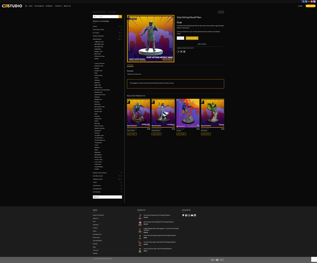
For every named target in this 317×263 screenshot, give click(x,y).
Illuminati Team (98, 92)
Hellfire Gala (97, 85)
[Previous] (127, 118)
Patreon (49, 6)
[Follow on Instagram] (306, 1)
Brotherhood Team (99, 56)
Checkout (95, 224)
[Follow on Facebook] (303, 1)
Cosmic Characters (99, 63)
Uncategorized (97, 188)
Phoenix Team (98, 111)
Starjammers (97, 130)
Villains (96, 150)
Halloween (97, 82)
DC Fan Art (96, 32)
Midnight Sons (98, 99)
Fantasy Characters (98, 36)
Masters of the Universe (99, 172)
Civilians (112, 12)
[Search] (26, 6)
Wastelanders (98, 154)
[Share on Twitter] (181, 51)
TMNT (95, 182)
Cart (94, 221)
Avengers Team (98, 51)
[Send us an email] (309, 1)
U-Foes (96, 145)
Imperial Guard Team (99, 94)
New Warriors (98, 109)
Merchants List (97, 234)
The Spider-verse (99, 135)
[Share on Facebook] (178, 51)
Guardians (97, 80)
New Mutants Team (99, 106)
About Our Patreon (98, 215)
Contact (58, 6)
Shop (31, 6)
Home (94, 231)
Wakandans (97, 152)
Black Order (97, 54)
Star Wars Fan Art (98, 176)
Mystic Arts (97, 104)
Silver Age (97, 123)
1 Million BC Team (99, 41)
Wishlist (95, 253)
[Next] (224, 118)
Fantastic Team (98, 75)
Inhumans (97, 97)
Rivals (95, 114)
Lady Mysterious (156, 130)
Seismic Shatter (131, 130)
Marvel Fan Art (99, 12)
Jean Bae (178, 130)
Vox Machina (96, 192)
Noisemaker (204, 130)
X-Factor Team (98, 159)
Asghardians (97, 49)
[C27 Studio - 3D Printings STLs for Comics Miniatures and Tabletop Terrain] (12, 6)
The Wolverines (98, 138)
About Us (67, 6)
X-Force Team (98, 162)
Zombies (96, 169)
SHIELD (96, 121)
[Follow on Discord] (314, 1)
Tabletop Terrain (97, 179)
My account (96, 237)
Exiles (95, 73)
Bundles (96, 58)
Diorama (96, 68)
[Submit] (120, 16)
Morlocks (96, 102)
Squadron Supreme (99, 128)
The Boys (96, 133)
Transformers (97, 185)
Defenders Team (98, 66)
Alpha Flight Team (99, 44)
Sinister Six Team (98, 126)
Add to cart (192, 38)
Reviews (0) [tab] (130, 66)
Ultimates (96, 147)
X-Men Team (97, 164)
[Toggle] (121, 26)
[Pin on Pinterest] (184, 51)
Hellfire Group (98, 87)
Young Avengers (98, 166)
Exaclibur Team (98, 70)
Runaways (97, 116)
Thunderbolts (98, 142)
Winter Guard (98, 157)
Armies (95, 26)
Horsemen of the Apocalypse (102, 90)
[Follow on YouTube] (311, 1)
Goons (96, 78)
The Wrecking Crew (99, 140)
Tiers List (95, 250)
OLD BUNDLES (39, 6)
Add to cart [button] (131, 133)
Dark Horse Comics (98, 29)
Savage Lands (97, 118)
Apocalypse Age (98, 46)
